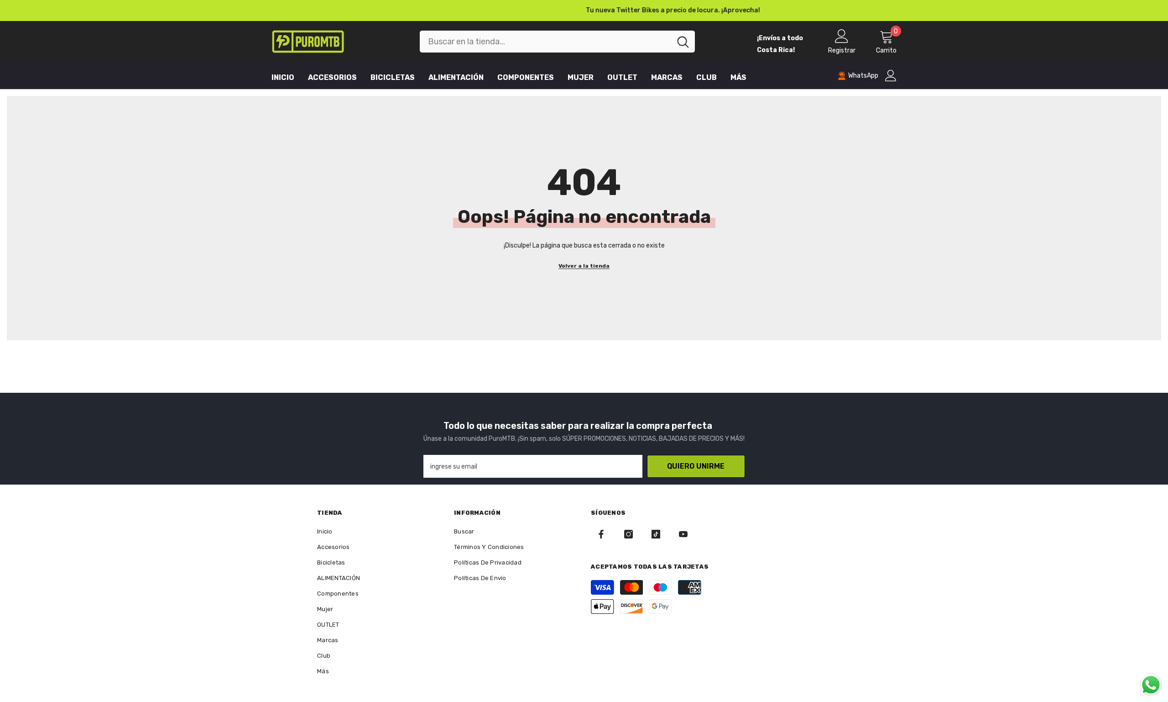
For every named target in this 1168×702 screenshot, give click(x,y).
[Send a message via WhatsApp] (1150, 684)
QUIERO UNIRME (696, 466)
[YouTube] (683, 534)
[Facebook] (601, 534)
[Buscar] (557, 42)
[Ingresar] (891, 75)
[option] (584, 10)
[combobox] (545, 42)
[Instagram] (628, 534)
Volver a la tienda (584, 266)
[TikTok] (656, 534)
